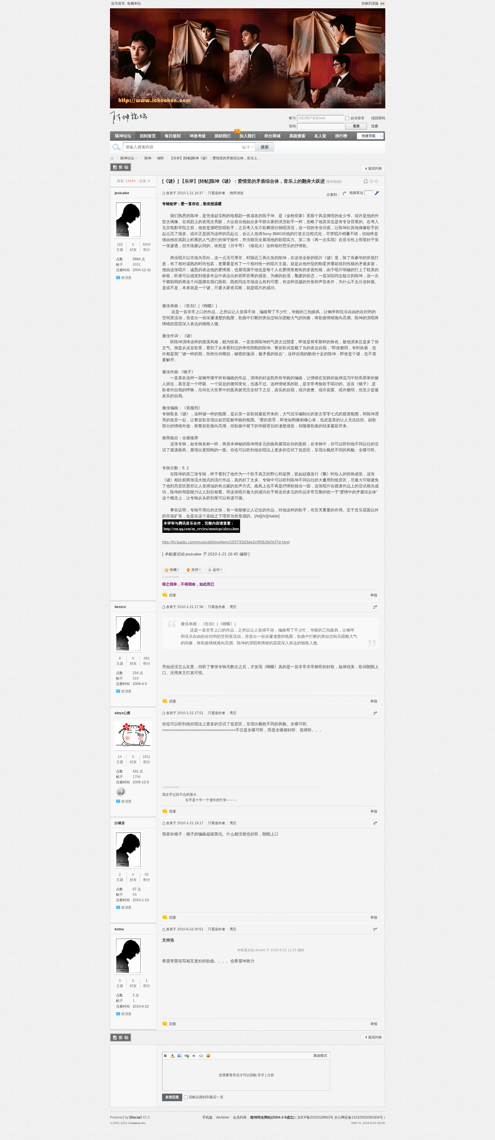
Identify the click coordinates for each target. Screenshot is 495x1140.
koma (119, 929)
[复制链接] (333, 182)
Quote (194, 1055)
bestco (120, 607)
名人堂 (320, 136)
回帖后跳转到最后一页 (206, 1097)
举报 (373, 595)
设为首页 (118, 3)
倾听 (160, 158)
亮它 (233, 607)
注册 (374, 126)
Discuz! (135, 1117)
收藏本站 (134, 3)
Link (187, 1055)
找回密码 (378, 118)
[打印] (366, 181)
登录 (261, 1075)
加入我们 (247, 136)
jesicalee (122, 193)
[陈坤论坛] (128, 123)
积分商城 (272, 136)
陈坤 (147, 158)
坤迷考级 (198, 136)
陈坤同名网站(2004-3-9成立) (272, 1117)
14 (120, 757)
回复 (172, 595)
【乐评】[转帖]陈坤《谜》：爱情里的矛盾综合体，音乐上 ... (215, 158)
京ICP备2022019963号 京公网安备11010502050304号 (340, 1117)
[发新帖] (120, 167)
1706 (137, 777)
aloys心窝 (122, 713)
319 (136, 678)
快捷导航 (369, 136)
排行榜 (341, 136)
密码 (292, 126)
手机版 (207, 1117)
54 (135, 895)
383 (147, 658)
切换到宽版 (370, 3)
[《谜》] (170, 181)
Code (201, 1055)
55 (147, 875)
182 (120, 245)
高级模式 (320, 1056)
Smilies (208, 1055)
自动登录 (357, 118)
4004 (147, 245)
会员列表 (240, 1117)
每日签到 (173, 136)
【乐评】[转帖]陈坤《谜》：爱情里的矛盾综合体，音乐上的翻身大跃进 (252, 181)
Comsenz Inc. (137, 1123)
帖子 (246, 147)
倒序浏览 (236, 193)
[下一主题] (376, 181)
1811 (146, 757)
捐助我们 (223, 136)
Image (179, 1055)
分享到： (333, 195)
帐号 (292, 118)
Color (172, 1055)
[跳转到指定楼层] (376, 192)
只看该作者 (216, 193)
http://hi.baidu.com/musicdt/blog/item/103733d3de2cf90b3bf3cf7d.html (226, 542)
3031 (137, 265)
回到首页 (148, 136)
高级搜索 (297, 136)
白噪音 (120, 823)
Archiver (222, 1117)
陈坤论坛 (123, 136)
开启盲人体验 (382, 3)
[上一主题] (371, 181)
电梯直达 (356, 193)
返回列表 (375, 168)
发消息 (126, 278)
